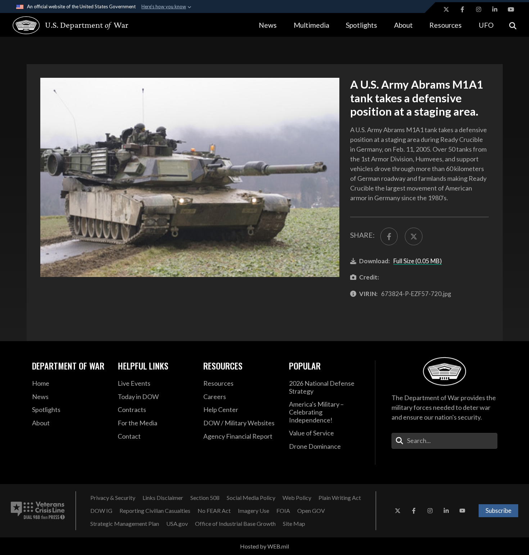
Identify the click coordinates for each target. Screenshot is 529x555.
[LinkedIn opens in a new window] (494, 9)
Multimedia (311, 25)
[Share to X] (413, 236)
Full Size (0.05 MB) (417, 261)
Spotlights (361, 25)
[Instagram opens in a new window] (478, 9)
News (268, 25)
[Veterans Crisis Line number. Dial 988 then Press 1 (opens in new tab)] (38, 511)
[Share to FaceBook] (389, 236)
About (403, 25)
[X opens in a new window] (446, 9)
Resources (445, 25)
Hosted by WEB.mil (264, 546)
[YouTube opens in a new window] (511, 9)
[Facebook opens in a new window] (462, 9)
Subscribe (498, 510)
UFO (486, 25)
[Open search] (513, 25)
